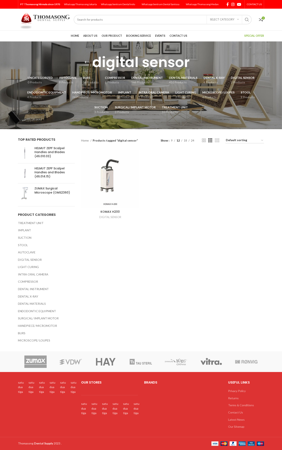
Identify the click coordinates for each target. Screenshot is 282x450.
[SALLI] (211, 361)
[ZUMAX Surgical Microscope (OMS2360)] (24, 193)
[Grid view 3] (210, 140)
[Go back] (87, 62)
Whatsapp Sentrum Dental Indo (118, 4)
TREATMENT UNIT (31, 223)
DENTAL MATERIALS (32, 303)
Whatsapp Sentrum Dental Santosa (160, 4)
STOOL (23, 245)
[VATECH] (105, 361)
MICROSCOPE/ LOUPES (34, 340)
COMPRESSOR (28, 281)
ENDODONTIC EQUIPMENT (37, 311)
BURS (21, 333)
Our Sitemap (236, 426)
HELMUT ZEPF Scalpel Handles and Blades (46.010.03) (49, 152)
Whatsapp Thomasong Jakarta (80, 4)
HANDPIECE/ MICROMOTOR (37, 325)
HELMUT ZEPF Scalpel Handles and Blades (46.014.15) (49, 172)
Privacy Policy (237, 391)
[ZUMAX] (35, 361)
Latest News (236, 419)
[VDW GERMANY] (70, 361)
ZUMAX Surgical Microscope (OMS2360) (52, 191)
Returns (233, 398)
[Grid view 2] (204, 140)
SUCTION (24, 237)
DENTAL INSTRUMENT (33, 289)
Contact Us (235, 412)
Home (85, 140)
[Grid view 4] (217, 140)
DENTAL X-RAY (28, 296)
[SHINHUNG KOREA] (175, 361)
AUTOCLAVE (27, 252)
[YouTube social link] (239, 4)
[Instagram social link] (233, 4)
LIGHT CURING (28, 267)
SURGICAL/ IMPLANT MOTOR (38, 318)
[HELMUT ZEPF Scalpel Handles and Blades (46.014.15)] (24, 173)
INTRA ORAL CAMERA (33, 274)
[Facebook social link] (227, 4)
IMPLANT (24, 230)
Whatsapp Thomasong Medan (202, 4)
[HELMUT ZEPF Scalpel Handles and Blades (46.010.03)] (24, 153)
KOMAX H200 (110, 212)
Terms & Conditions (241, 405)
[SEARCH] (247, 19)
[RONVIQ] (246, 361)
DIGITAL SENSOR (30, 259)
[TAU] (140, 361)
